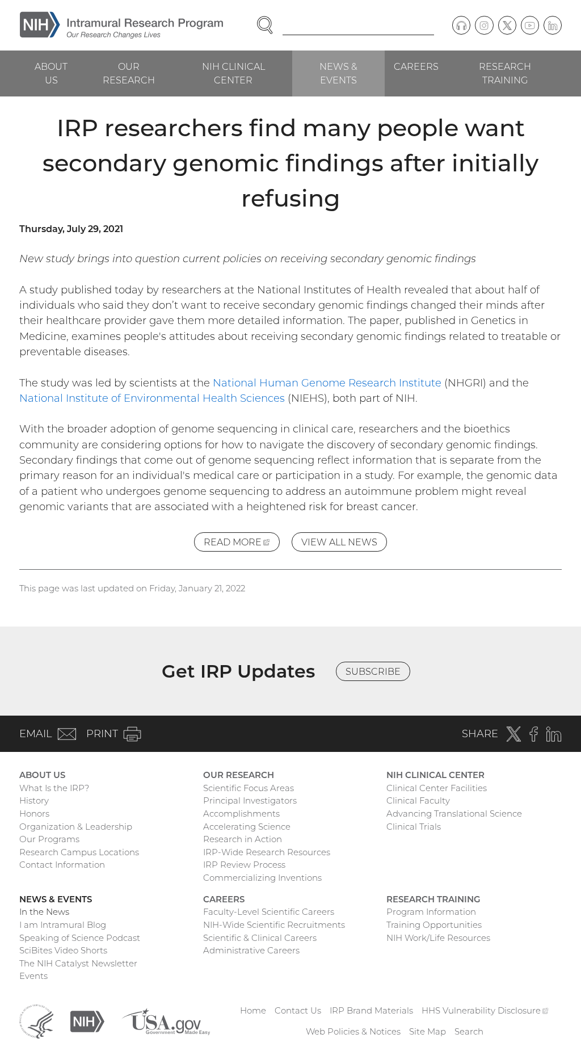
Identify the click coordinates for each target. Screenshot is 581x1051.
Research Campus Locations (79, 852)
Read (242, 544)
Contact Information (62, 864)
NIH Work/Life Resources (438, 937)
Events (33, 975)
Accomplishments (241, 813)
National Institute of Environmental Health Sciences (152, 398)
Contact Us (298, 1010)
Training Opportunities (434, 924)
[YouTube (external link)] (530, 25)
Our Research (129, 73)
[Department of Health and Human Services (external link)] (36, 1020)
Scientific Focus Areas (248, 788)
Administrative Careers (251, 950)
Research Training (505, 73)
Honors (34, 813)
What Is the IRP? (54, 788)
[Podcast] (461, 25)
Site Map (427, 1031)
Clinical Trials (413, 826)
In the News (44, 911)
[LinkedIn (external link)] (553, 25)
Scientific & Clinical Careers (260, 937)
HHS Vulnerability (485, 1010)
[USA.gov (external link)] (165, 1020)
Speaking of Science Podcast (79, 937)
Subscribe (373, 671)
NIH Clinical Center (233, 73)
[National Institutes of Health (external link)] (87, 1020)
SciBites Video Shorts (63, 950)
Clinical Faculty (418, 800)
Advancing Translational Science (454, 813)
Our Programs (49, 839)
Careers (416, 66)
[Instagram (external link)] (484, 25)
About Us (51, 73)
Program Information (431, 911)
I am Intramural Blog (62, 924)
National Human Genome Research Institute (327, 382)
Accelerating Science (246, 826)
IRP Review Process (244, 864)
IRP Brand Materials (371, 1010)
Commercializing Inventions (262, 877)
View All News (339, 542)
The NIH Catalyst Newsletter (78, 963)
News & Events (338, 73)
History (34, 800)
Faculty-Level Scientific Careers (268, 911)
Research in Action (242, 839)
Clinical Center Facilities (436, 788)
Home (253, 1010)
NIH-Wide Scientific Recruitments (274, 924)
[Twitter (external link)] (507, 25)
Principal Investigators (250, 800)
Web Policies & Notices (353, 1031)
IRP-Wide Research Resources (266, 852)
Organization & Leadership (75, 826)
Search (468, 1031)
